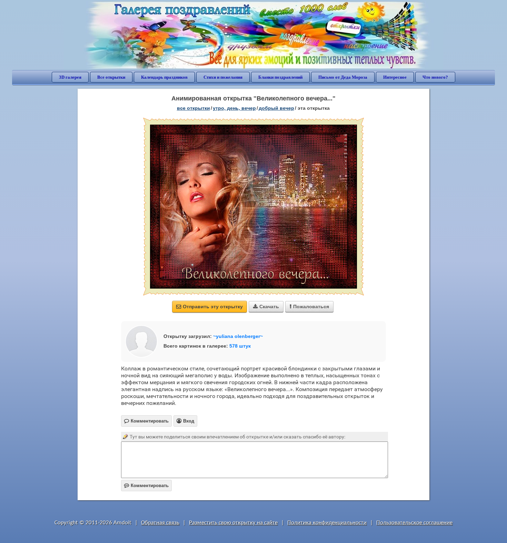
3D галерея (70, 77)
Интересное (395, 77)
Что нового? (435, 77)
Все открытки (111, 77)
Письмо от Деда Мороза (342, 77)
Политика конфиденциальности (327, 523)
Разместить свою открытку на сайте (233, 523)
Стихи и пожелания (222, 77)
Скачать (266, 306)
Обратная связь (160, 523)
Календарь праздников (164, 77)
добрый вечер (276, 108)
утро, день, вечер (234, 108)
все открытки (193, 108)
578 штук (240, 346)
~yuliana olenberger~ (238, 336)
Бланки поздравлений (280, 77)
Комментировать (146, 485)
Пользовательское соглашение (414, 523)
